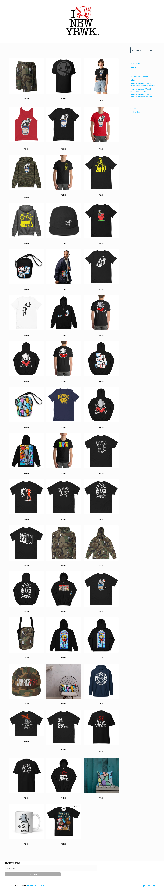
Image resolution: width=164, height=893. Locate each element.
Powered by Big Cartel (36, 885)
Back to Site (135, 112)
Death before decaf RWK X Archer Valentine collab (140, 90)
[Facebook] (149, 886)
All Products (135, 64)
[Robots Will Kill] (82, 21)
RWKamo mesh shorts (139, 77)
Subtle (132, 80)
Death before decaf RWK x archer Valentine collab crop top (142, 84)
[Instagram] (154, 886)
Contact (133, 108)
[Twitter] (144, 886)
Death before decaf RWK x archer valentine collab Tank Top (141, 96)
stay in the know (12, 863)
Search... (133, 67)
